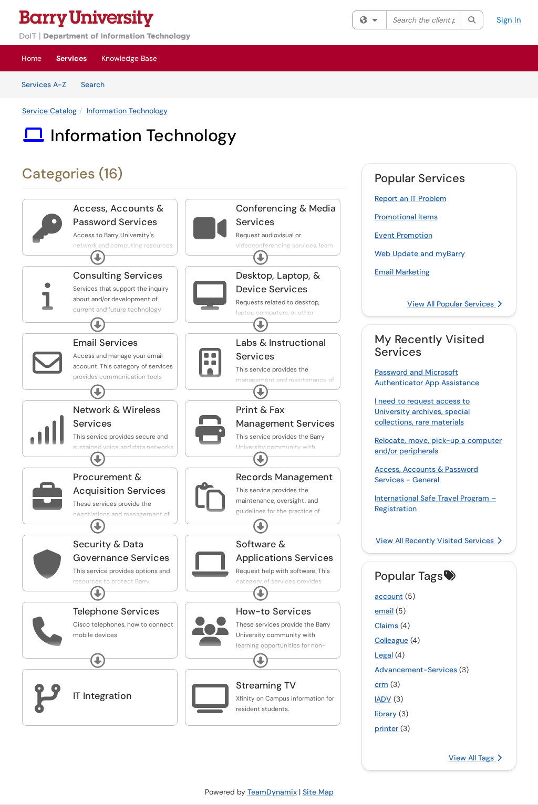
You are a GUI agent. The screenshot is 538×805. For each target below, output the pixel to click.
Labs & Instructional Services (281, 349)
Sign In (508, 20)
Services (71, 58)
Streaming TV (266, 685)
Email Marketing (402, 272)
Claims (386, 625)
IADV (383, 699)
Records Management (284, 477)
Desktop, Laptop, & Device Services (278, 282)
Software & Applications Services (284, 551)
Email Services (105, 342)
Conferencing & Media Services (286, 215)
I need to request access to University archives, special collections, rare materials (422, 411)
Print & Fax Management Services (285, 417)
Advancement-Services (416, 669)
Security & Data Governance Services (121, 551)
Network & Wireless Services (116, 417)
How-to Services (273, 611)
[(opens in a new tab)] (104, 25)
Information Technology (127, 110)
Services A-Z (44, 84)
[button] (97, 258)
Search (96, 84)
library (386, 713)
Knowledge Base (129, 58)
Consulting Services (117, 275)
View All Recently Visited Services (436, 540)
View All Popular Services (451, 304)
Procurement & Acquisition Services (119, 484)
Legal (384, 655)
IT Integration (102, 696)
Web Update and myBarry (420, 253)
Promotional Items (406, 216)
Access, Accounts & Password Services (118, 215)
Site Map (318, 792)
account (389, 596)
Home (32, 58)
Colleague (391, 640)
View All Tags (472, 757)
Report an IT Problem (411, 198)
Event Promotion (403, 235)
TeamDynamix (272, 792)
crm (381, 684)
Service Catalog (49, 110)
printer (386, 728)
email (384, 611)
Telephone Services (116, 611)
